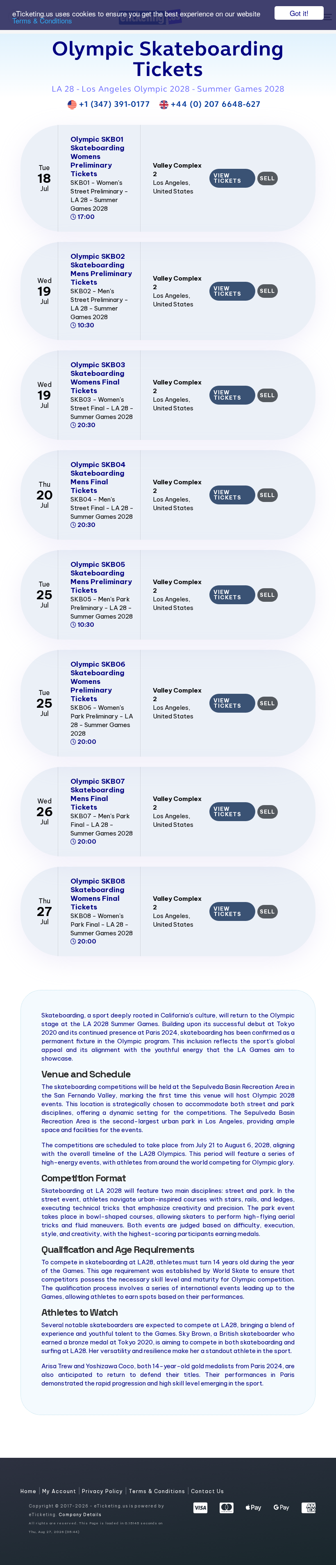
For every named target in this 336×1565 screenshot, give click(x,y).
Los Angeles (170, 182)
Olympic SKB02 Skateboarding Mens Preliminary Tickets (101, 269)
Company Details (80, 1514)
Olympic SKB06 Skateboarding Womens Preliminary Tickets (97, 681)
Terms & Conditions (42, 20)
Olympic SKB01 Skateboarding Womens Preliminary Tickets (97, 156)
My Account (60, 1491)
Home (29, 1491)
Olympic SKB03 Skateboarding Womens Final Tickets (97, 377)
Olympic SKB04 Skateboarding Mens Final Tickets (97, 477)
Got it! (299, 13)
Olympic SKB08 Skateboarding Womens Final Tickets (97, 894)
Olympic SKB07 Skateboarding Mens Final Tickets (97, 794)
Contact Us (207, 1491)
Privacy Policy (103, 1491)
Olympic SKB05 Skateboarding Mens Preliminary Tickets (101, 577)
